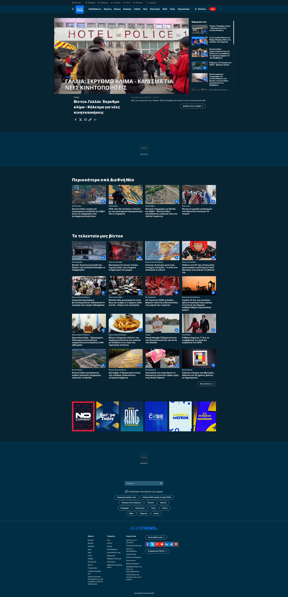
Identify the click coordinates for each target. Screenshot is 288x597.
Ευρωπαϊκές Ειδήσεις (154, 262)
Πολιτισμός (155, 9)
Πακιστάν (186, 206)
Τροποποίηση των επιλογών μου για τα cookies (133, 577)
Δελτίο (109, 543)
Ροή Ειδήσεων (95, 9)
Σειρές (148, 335)
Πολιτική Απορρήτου (133, 557)
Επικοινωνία (130, 560)
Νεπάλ (156, 513)
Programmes (92, 568)
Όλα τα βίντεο (205, 384)
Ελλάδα (151, 503)
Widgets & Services (114, 559)
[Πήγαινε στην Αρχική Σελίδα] (80, 9)
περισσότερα (131, 536)
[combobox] (158, 2)
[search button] (147, 2)
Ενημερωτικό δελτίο (156, 551)
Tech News (186, 335)
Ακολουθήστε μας (113, 552)
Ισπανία (163, 503)
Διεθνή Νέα (76, 206)
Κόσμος (117, 9)
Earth (165, 9)
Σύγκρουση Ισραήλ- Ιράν (126, 497)
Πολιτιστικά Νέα (115, 262)
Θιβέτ (131, 513)
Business (127, 9)
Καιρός (109, 546)
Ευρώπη (107, 9)
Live (212, 9)
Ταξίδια (137, 9)
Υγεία (172, 9)
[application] (121, 56)
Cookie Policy (131, 554)
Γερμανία (143, 513)
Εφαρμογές (111, 556)
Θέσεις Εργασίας (132, 564)
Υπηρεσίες (111, 536)
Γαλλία (165, 508)
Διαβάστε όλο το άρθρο (192, 106)
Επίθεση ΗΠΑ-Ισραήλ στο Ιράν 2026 (157, 497)
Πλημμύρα (125, 508)
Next (145, 9)
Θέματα (91, 536)
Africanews (111, 562)
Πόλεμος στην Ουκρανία (131, 503)
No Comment (77, 262)
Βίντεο (90, 565)
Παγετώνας (140, 508)
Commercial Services (134, 546)
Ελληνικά (77, 2)
